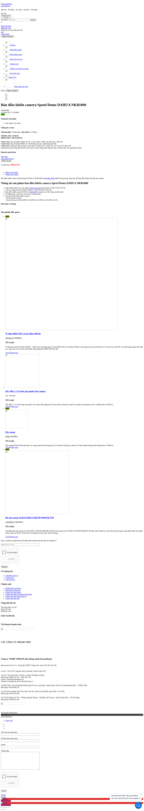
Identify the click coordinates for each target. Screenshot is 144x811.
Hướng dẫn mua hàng (13, 588)
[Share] (4, 807)
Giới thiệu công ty (11, 576)
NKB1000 (33, 192)
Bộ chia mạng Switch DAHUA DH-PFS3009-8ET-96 (29, 517)
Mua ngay (14, 353)
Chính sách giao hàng (13, 592)
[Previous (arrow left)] (2, 809)
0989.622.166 (6, 28)
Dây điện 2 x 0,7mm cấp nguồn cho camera (25, 391)
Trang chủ (9, 721)
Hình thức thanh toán (12, 590)
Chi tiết (8, 353)
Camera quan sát (35, 188)
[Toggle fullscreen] (6, 807)
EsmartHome (5, 6)
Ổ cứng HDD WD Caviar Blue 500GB (23, 333)
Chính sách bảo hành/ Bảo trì (15, 596)
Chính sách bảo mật (12, 598)
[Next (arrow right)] (4, 809)
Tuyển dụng (9, 578)
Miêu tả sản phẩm (11, 172)
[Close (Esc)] (2, 807)
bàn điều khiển (49, 178)
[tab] (74, 173)
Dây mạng (10, 432)
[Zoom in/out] (8, 807)
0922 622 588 (6, 26)
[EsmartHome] (6, 4)
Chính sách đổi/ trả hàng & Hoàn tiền (18, 594)
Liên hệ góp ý (10, 580)
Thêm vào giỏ (6, 161)
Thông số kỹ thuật (11, 174)
